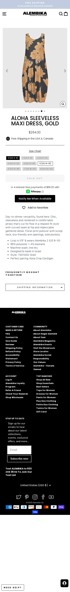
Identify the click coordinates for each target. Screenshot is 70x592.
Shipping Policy (14, 348)
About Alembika (42, 330)
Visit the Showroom (44, 348)
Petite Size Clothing (47, 404)
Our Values (39, 362)
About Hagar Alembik (45, 333)
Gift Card (41, 411)
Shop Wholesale (14, 397)
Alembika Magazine (44, 341)
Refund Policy (13, 351)
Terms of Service (15, 365)
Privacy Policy (13, 362)
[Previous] (7, 70)
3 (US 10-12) (13, 163)
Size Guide (11, 341)
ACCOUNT (11, 376)
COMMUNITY (40, 326)
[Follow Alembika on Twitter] (18, 497)
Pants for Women (46, 397)
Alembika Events (42, 344)
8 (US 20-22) (46, 168)
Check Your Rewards (17, 393)
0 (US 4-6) (13, 158)
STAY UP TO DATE (15, 418)
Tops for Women (45, 390)
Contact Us (12, 337)
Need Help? (13, 587)
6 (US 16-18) (13, 168)
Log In (9, 379)
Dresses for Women (47, 393)
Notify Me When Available (35, 198)
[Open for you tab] (64, 583)
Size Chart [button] (35, 151)
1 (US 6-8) (27, 158)
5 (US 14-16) (45, 163)
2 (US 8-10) (42, 158)
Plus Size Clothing (46, 401)
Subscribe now (19, 458)
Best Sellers (42, 386)
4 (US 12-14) (29, 163)
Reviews (10, 344)
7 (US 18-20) (30, 168)
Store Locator (41, 351)
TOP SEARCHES (44, 376)
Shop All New (43, 379)
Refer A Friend (13, 390)
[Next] (64, 70)
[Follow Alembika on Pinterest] (26, 497)
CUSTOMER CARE (15, 326)
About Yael (39, 337)
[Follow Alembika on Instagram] (35, 497)
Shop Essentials (45, 383)
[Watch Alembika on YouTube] (51, 497)
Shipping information (35, 287)
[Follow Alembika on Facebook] (43, 497)
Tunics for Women (46, 408)
